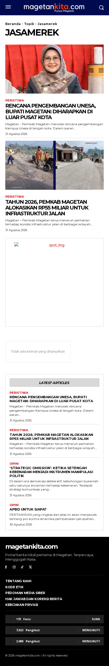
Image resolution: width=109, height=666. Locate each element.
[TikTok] (22, 567)
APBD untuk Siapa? (28, 509)
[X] (30, 567)
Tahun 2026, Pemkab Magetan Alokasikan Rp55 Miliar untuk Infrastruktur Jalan (46, 208)
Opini (14, 463)
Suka (96, 619)
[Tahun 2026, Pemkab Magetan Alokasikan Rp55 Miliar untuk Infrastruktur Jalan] (54, 165)
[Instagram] (14, 567)
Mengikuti (91, 630)
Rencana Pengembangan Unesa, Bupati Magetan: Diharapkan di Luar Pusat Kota (50, 111)
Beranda (13, 24)
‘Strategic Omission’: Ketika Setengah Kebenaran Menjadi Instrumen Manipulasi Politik (51, 472)
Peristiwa (14, 100)
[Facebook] (6, 567)
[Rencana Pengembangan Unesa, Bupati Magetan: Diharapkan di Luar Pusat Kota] (54, 69)
